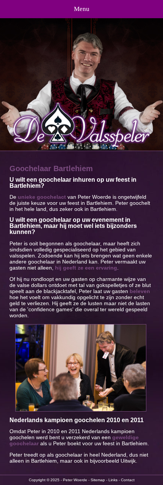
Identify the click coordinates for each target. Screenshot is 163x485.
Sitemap (98, 480)
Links (113, 480)
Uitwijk (128, 461)
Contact (128, 480)
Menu (81, 8)
